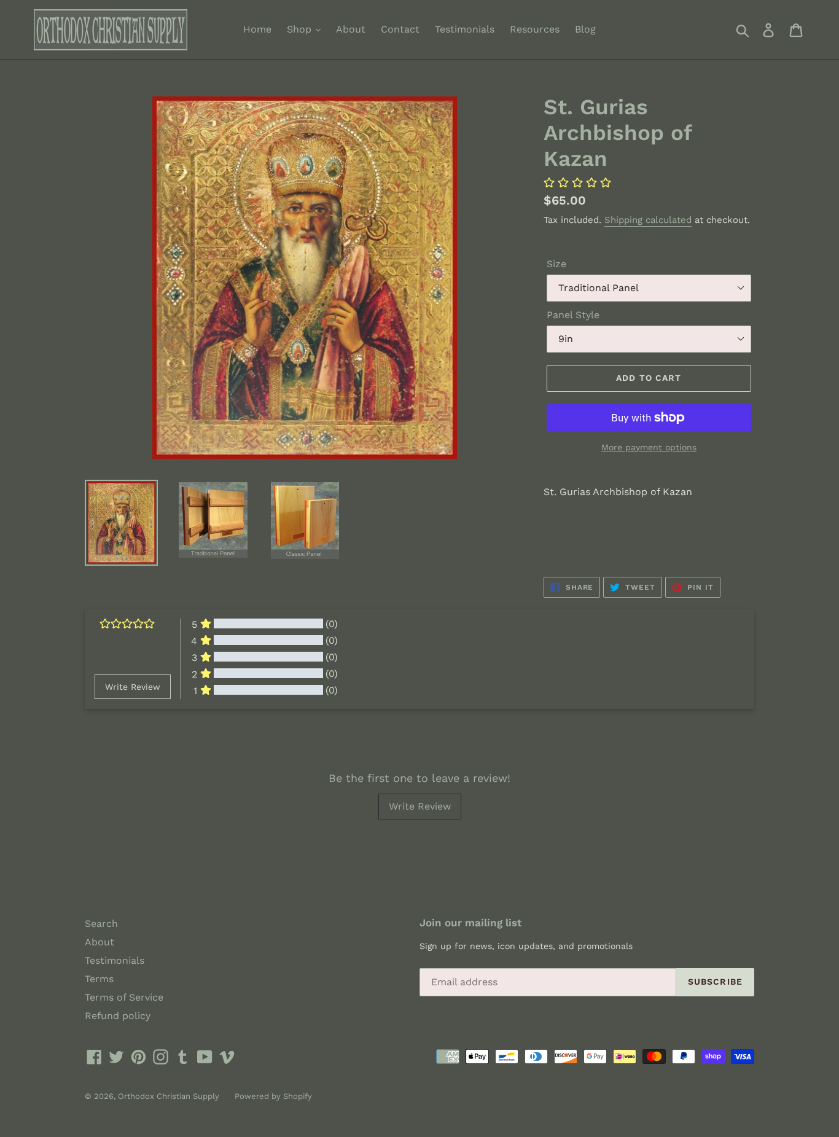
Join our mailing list (470, 922)
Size (556, 264)
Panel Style (573, 315)
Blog (585, 29)
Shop (300, 29)
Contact (400, 29)
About (350, 29)
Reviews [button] (110, 731)
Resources (535, 29)
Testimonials (464, 29)
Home (257, 29)
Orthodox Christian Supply (168, 1096)
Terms (99, 979)
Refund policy (117, 1016)
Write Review (420, 806)
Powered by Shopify (273, 1096)
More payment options (649, 447)
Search (101, 923)
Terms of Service (124, 997)
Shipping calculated (648, 219)
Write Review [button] (132, 687)
